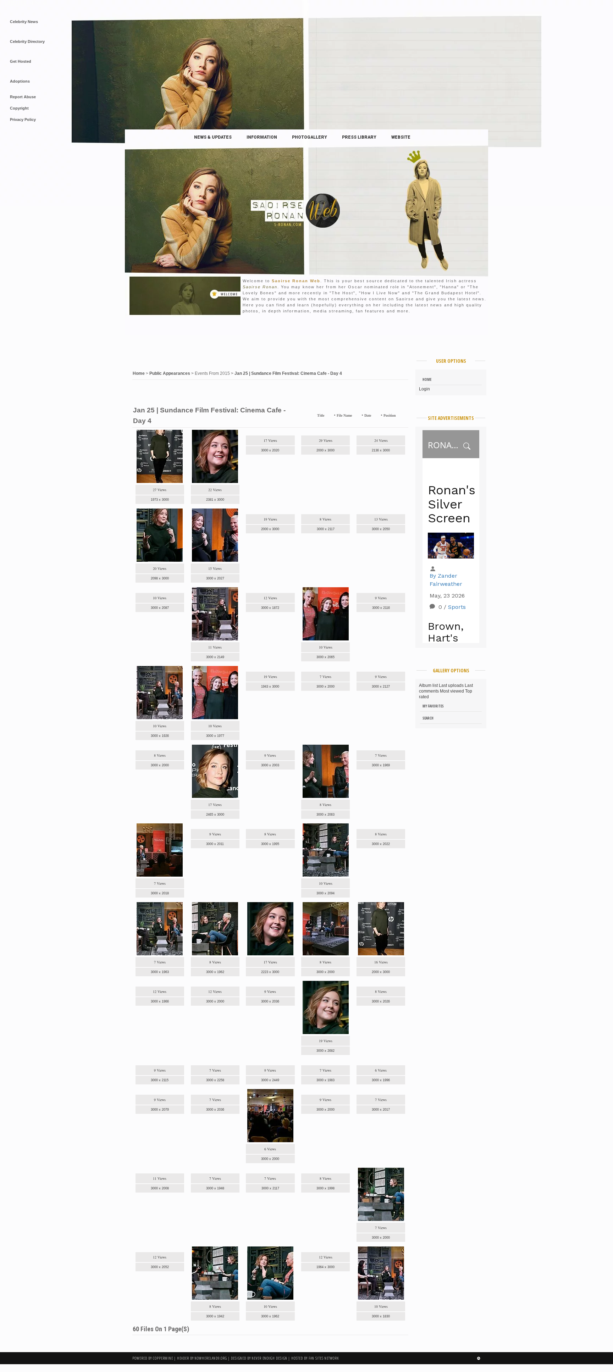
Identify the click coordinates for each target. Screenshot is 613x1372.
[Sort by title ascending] (326, 415)
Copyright (19, 108)
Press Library (359, 137)
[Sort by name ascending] (354, 415)
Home (139, 373)
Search (428, 718)
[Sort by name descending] (358, 415)
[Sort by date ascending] (373, 415)
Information (262, 137)
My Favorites (433, 706)
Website (400, 137)
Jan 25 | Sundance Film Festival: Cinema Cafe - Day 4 (288, 373)
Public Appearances (169, 373)
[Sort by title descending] (331, 415)
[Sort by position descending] (402, 415)
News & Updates (213, 137)
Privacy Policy (23, 119)
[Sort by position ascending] (398, 415)
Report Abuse (23, 97)
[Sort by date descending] (378, 415)
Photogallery (309, 137)
